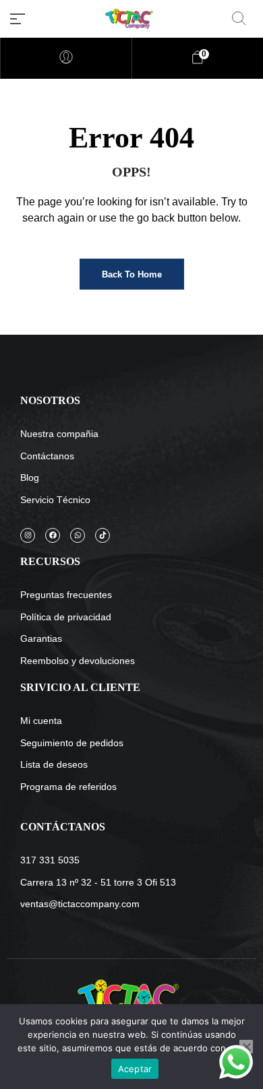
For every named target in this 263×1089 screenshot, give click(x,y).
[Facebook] (52, 535)
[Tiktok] (102, 535)
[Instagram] (27, 535)
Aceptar (135, 1068)
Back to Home (132, 274)
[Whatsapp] (77, 535)
